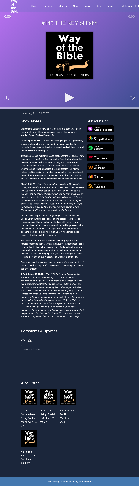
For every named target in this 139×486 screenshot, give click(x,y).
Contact (87, 6)
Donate (110, 6)
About (75, 6)
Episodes (47, 6)
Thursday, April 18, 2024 (35, 113)
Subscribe (62, 6)
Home (34, 6)
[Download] (6, 98)
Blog (99, 6)
